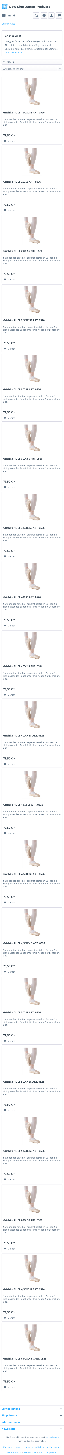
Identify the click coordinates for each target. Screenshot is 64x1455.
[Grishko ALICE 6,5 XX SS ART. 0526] (32, 1269)
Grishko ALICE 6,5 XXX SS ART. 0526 (24, 1358)
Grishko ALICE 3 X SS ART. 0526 (22, 389)
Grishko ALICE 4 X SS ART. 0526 (22, 597)
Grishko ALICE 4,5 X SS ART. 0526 (23, 805)
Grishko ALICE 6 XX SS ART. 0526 (22, 1220)
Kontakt (18, 1447)
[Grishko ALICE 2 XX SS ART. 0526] (32, 231)
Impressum (52, 1452)
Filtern (10, 61)
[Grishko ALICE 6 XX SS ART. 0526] (32, 1200)
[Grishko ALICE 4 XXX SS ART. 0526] (32, 715)
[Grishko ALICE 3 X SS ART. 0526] (32, 369)
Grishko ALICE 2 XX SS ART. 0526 (22, 251)
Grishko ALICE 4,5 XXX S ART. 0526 (24, 943)
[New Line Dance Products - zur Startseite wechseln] (5, 6)
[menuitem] (8, 15)
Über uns (7, 1447)
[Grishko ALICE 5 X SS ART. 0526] (32, 992)
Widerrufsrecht (14, 1452)
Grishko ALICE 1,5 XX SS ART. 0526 (24, 112)
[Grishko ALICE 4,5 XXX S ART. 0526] (32, 923)
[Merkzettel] (44, 15)
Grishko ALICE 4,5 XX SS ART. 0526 (24, 874)
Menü (11, 15)
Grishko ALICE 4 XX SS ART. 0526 (22, 666)
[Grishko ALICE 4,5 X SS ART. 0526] (32, 785)
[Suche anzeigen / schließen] (36, 15)
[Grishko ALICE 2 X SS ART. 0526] (32, 162)
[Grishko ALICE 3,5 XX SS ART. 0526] (32, 508)
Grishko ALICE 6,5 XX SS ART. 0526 (24, 1289)
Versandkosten (52, 1437)
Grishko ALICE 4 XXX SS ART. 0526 (23, 735)
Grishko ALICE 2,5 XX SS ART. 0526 (24, 320)
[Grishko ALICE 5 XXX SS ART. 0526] (32, 1061)
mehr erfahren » (13, 52)
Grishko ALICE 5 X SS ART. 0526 (22, 1012)
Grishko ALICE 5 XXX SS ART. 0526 (23, 1081)
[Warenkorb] (59, 15)
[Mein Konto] (51, 15)
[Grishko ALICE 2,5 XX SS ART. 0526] (32, 300)
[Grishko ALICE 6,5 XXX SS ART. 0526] (32, 1338)
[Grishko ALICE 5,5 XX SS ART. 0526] (32, 1131)
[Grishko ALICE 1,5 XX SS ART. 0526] (32, 92)
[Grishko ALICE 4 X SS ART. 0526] (32, 577)
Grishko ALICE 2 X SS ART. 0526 (22, 181)
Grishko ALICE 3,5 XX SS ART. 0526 (24, 528)
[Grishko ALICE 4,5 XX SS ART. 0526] (32, 854)
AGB (41, 1452)
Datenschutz (30, 1452)
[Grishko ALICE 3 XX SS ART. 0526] (32, 438)
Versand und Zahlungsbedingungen (42, 1447)
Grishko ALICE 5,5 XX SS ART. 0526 (24, 1151)
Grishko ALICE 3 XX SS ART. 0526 (22, 458)
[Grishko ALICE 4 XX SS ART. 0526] (32, 646)
